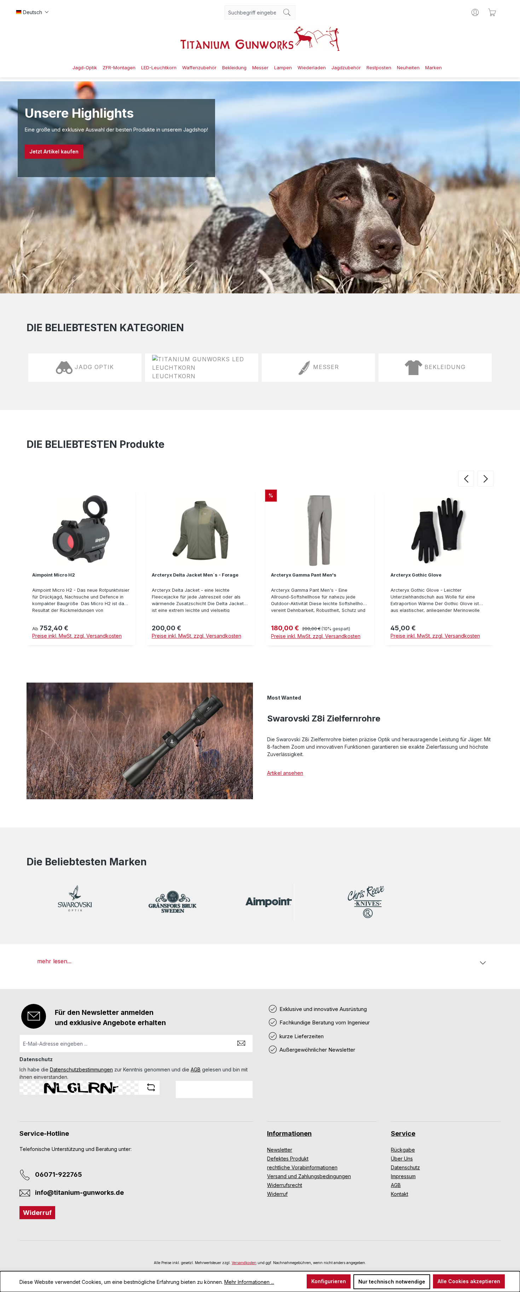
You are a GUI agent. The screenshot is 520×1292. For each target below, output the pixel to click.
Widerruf (37, 1212)
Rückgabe (403, 1150)
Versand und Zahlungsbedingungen (309, 1176)
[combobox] (252, 12)
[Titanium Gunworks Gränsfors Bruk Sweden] (172, 901)
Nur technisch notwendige (391, 1282)
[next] (485, 478)
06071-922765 (58, 1174)
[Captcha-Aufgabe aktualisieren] (151, 1087)
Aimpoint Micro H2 (53, 575)
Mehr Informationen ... (249, 1282)
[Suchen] (287, 12)
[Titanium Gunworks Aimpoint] (268, 901)
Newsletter (279, 1150)
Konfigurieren (328, 1281)
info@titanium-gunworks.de (79, 1192)
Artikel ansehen (285, 773)
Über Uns (402, 1159)
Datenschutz (405, 1167)
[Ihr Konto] (475, 12)
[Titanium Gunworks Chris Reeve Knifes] (366, 901)
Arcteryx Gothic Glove (416, 575)
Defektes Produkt (287, 1159)
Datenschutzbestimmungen (81, 1069)
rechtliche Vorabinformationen (302, 1167)
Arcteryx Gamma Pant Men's (303, 575)
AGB (196, 1069)
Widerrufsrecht (284, 1185)
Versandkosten (244, 1263)
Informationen (289, 1133)
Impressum (403, 1176)
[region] (260, 569)
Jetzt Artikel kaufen (54, 151)
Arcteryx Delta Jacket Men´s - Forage (195, 575)
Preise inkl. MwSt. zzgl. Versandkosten (77, 636)
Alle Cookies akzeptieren (469, 1281)
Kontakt (399, 1194)
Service (403, 1133)
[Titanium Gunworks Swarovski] (75, 901)
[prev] (466, 478)
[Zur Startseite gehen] (260, 39)
